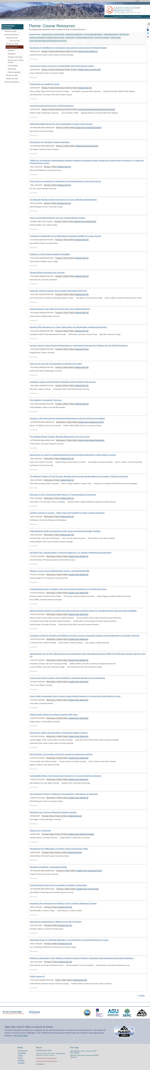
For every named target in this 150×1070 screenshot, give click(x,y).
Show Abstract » (34, 59)
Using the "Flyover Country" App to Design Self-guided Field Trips (58, 291)
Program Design (70, 37)
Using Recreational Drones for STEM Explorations (52, 106)
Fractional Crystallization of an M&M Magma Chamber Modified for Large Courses (65, 236)
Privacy (20, 1058)
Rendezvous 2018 (12, 44)
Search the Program (134, 16)
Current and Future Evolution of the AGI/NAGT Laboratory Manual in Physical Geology (67, 678)
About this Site (22, 1050)
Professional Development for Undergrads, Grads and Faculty (47, 37)
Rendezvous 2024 (12, 38)
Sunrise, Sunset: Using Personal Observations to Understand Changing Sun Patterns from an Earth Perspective (79, 345)
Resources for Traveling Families (15, 61)
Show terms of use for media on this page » (47, 1061)
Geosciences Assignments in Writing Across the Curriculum (56, 922)
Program (48, 19)
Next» (142, 996)
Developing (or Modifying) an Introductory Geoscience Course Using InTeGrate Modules (68, 48)
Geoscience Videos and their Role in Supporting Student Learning (58, 733)
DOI (71, 1052)
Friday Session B (37, 976)
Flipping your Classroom (40, 830)
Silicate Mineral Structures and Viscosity (47, 272)
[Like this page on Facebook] (148, 27)
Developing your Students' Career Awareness (50, 142)
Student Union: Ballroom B (78, 556)
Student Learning (115, 37)
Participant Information (15, 57)
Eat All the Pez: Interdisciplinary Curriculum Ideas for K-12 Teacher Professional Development (70, 553)
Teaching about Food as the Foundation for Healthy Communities (58, 885)
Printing (20, 1055)
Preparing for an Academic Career (44, 84)
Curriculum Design (59, 34)
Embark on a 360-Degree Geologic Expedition (50, 254)
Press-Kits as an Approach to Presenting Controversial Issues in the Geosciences (65, 181)
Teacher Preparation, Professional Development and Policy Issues (48, 41)
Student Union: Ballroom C (88, 51)
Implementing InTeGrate (111, 34)
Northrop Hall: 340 (81, 240)
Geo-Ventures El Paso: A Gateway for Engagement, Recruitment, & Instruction (64, 794)
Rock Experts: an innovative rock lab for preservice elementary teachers (61, 754)
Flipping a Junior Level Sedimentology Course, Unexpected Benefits (59, 571)
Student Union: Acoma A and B (89, 70)
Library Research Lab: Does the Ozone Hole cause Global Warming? (60, 309)
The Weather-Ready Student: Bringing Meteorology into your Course (60, 437)
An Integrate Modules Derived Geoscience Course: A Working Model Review (63, 200)
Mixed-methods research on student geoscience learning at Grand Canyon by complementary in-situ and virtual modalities (83, 611)
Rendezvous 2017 (39, 19)
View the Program (119, 16)
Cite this (76, 1052)
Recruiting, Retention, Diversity (84, 37)
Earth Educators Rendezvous (9, 19)
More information (40, 1064)
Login (137, 1)
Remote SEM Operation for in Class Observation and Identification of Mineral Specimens (68, 327)
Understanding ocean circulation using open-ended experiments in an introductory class (68, 589)
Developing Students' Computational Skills (48, 867)
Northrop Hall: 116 (85, 88)
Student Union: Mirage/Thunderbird (88, 128)
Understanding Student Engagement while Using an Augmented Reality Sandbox (65, 531)
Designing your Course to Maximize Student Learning (53, 812)
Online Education (124, 34)
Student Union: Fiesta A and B (85, 221)
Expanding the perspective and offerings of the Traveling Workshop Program (63, 903)
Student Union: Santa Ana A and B (91, 422)
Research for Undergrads (102, 37)
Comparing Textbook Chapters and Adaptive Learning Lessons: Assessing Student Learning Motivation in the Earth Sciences (84, 635)
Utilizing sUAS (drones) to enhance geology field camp (53, 714)
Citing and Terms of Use (44, 1050)
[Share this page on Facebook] (148, 30)
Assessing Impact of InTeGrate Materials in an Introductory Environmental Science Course (69, 940)
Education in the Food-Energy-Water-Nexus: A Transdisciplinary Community (63, 495)
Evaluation (21, 1063)
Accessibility (22, 1053)
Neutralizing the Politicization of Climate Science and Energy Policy (59, 849)
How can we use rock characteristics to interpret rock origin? (56, 364)
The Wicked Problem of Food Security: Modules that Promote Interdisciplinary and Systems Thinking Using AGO (79, 476)
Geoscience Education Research (93, 34)
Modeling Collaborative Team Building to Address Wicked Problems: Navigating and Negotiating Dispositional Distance (81, 958)
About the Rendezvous (12, 82)
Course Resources (47, 34)
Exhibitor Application (14, 72)
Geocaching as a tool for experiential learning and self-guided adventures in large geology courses (73, 455)
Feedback (21, 1060)
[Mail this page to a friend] (148, 37)
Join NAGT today (21, 1036)
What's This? (73, 1057)
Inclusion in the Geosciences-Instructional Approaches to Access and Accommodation (67, 418)
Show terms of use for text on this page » (46, 1058)
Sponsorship (12, 69)
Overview (11, 50)
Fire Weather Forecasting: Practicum (46, 400)
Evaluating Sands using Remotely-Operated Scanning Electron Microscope (63, 382)
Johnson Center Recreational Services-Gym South (96, 109)
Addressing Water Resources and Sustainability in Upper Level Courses (61, 124)
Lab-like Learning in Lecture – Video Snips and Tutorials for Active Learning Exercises (67, 513)
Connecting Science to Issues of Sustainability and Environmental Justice (62, 66)
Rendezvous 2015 (12, 78)
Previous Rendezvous (25, 19)
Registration (12, 54)
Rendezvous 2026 (10, 31)
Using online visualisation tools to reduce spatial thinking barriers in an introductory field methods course (75, 696)
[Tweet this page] (148, 33)
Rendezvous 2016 (12, 75)
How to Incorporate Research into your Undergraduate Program (57, 218)
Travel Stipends (13, 65)
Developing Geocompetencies (74, 34)
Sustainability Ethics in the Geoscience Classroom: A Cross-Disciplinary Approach (65, 776)
